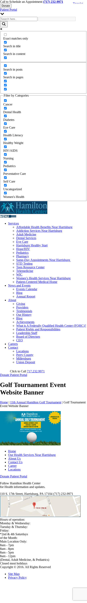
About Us (14, 458)
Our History (24, 314)
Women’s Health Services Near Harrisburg (43, 278)
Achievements (25, 322)
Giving (20, 303)
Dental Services (26, 238)
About (12, 300)
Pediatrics (22, 252)
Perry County (24, 355)
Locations (22, 351)
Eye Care (22, 241)
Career (12, 466)
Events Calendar (26, 289)
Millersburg (23, 358)
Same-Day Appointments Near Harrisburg (43, 260)
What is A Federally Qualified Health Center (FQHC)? (51, 325)
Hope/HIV (23, 249)
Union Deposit (25, 362)
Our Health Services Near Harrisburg (32, 455)
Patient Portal (8, 9)
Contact (13, 347)
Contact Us (15, 462)
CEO (19, 340)
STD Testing (24, 263)
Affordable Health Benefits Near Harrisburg (44, 227)
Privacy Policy (17, 577)
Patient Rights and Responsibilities (38, 329)
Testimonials (24, 311)
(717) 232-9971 (53, 1)
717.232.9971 (36, 371)
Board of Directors (28, 336)
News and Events (19, 285)
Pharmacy (22, 256)
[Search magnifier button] (4, 24)
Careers (13, 344)
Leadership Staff (26, 333)
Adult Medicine (26, 234)
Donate (6, 5)
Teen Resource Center (30, 267)
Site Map (14, 574)
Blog (19, 293)
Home (4, 402)
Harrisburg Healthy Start (32, 245)
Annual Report (25, 296)
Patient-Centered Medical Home (36, 282)
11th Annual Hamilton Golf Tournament (35, 402)
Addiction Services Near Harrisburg (39, 230)
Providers (22, 307)
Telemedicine (24, 271)
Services (13, 223)
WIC (19, 274)
